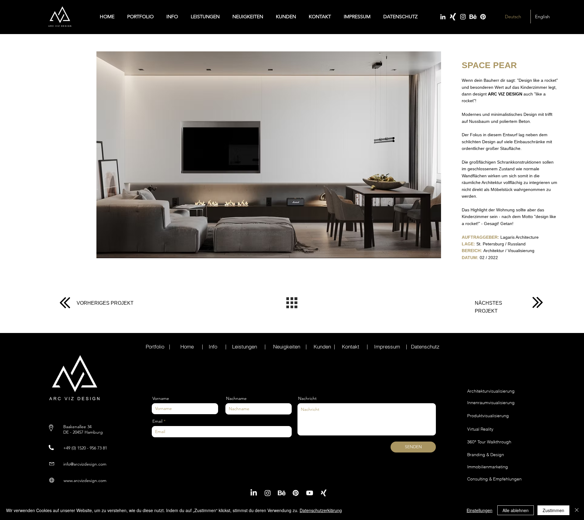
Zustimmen (553, 510)
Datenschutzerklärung (321, 510)
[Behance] (473, 16)
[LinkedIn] (254, 493)
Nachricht (307, 398)
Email (157, 421)
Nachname (236, 398)
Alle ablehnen (515, 510)
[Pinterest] (483, 16)
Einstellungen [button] (479, 510)
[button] (268, 154)
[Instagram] (463, 16)
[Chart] (65, 302)
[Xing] (453, 16)
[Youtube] (310, 493)
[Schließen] (576, 510)
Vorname (160, 398)
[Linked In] (443, 16)
